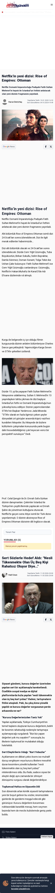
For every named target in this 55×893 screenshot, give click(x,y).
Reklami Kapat (47, 837)
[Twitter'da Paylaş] (50, 146)
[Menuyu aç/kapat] (51, 4)
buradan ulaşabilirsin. (20, 889)
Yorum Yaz (10, 532)
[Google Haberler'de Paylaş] (9, 146)
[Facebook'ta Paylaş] (45, 146)
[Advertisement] (27, 42)
